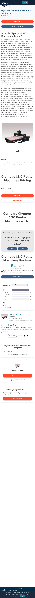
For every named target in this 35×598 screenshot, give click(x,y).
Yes (12, 248)
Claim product (17, 398)
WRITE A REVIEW (17, 26)
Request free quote (17, 375)
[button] (24, 336)
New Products (7, 351)
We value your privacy (19, 379)
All (5, 305)
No (23, 248)
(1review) (4, 15)
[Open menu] (31, 2)
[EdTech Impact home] (5, 2)
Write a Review (17, 276)
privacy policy (14, 596)
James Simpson (15, 315)
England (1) (8, 307)
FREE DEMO (18, 21)
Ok (22, 596)
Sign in (25, 2)
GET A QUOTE (17, 200)
